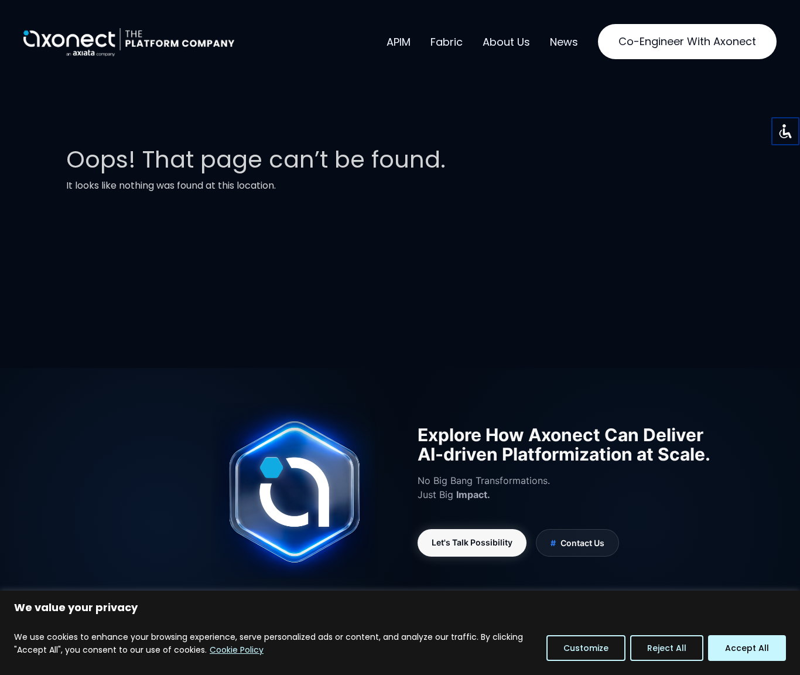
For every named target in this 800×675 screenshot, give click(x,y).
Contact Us (577, 543)
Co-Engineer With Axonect (687, 41)
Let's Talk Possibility (472, 542)
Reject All (666, 648)
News (564, 42)
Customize (585, 648)
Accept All (747, 648)
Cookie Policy (237, 650)
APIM (399, 42)
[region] (400, 633)
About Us (506, 42)
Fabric (446, 42)
